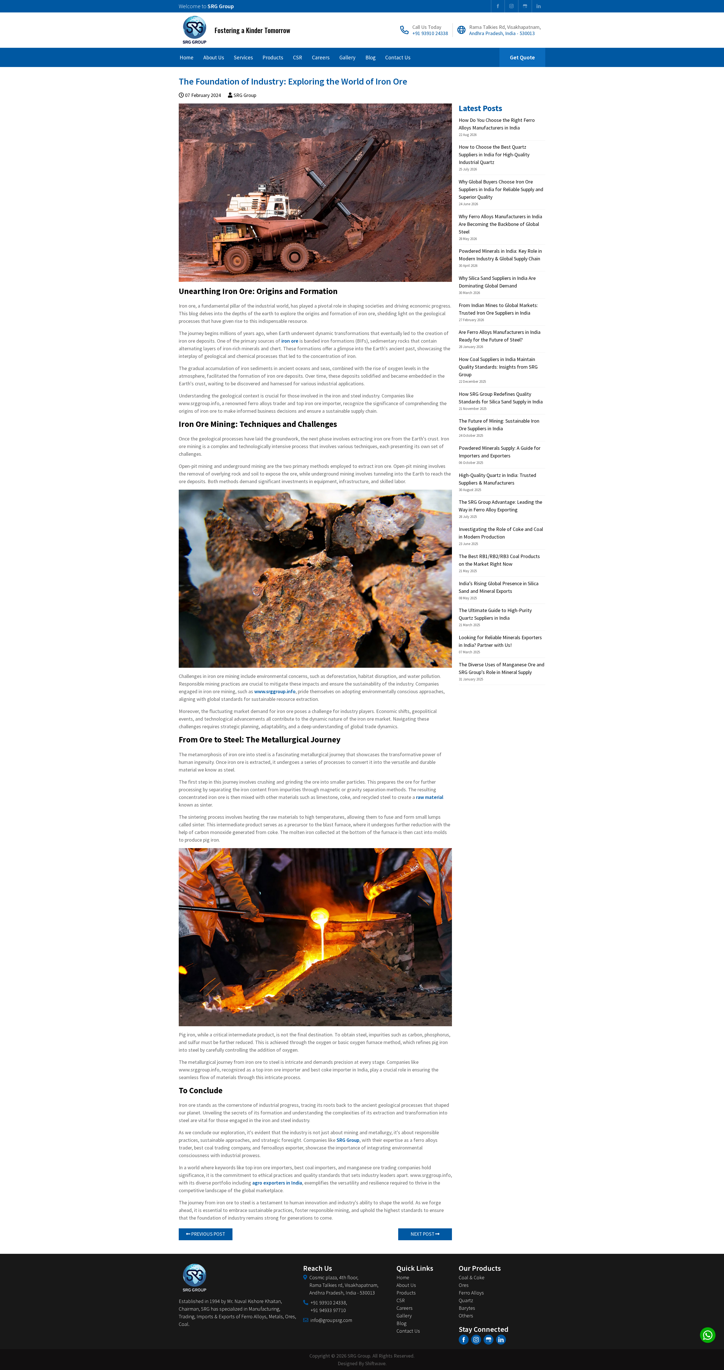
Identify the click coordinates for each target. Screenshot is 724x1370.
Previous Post (207, 1234)
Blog (370, 57)
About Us (213, 57)
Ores (464, 1285)
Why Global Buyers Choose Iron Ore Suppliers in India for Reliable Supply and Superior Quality (501, 189)
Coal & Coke (471, 1277)
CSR (297, 57)
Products (272, 57)
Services (243, 57)
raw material (429, 797)
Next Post (423, 1234)
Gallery (347, 57)
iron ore (289, 341)
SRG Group (348, 1140)
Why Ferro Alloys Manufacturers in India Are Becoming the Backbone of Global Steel (500, 224)
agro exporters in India (277, 1182)
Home (186, 57)
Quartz (466, 1300)
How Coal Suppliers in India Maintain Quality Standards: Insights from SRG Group (498, 367)
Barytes (467, 1308)
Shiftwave (375, 1363)
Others (466, 1315)
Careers (320, 57)
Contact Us (397, 57)
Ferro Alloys (471, 1292)
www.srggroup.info (275, 691)
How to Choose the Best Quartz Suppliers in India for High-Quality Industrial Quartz (494, 154)
